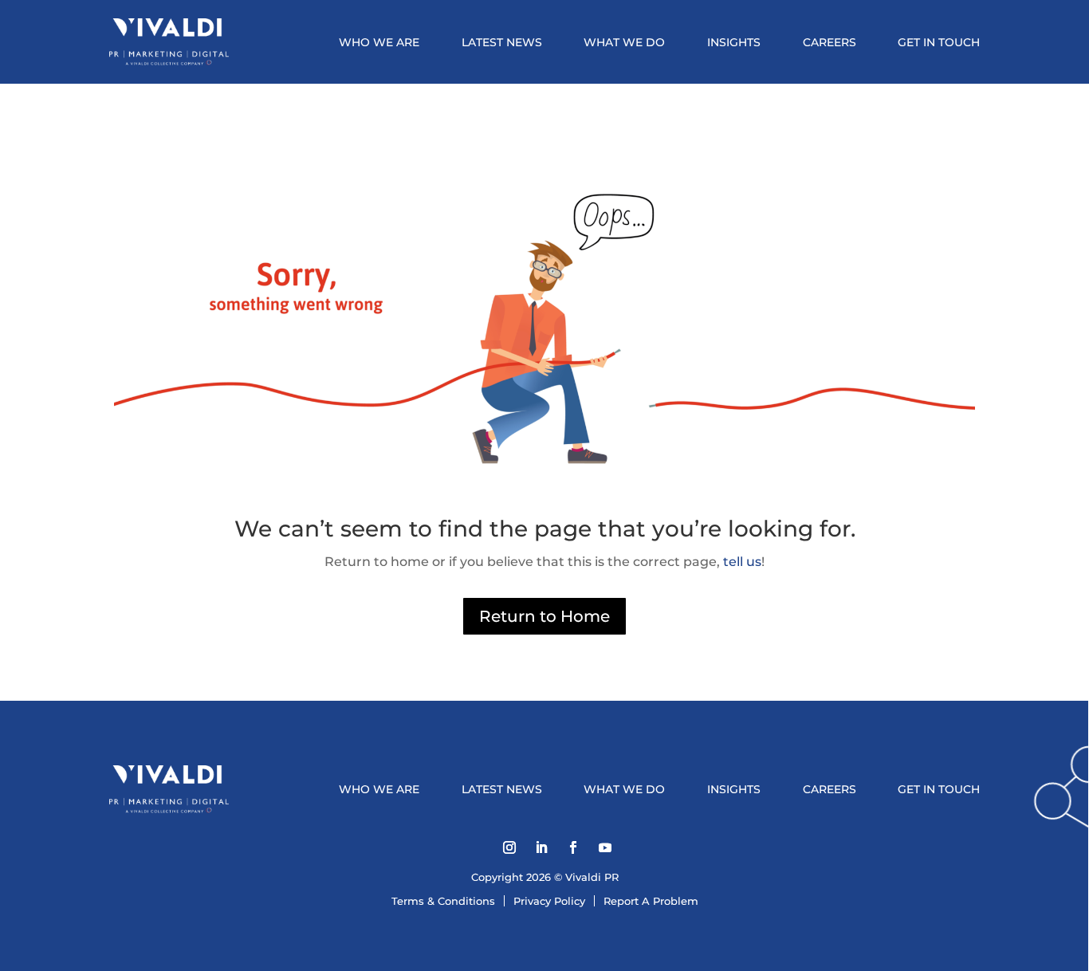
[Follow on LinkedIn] (541, 847)
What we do (624, 43)
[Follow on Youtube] (605, 847)
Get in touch (939, 43)
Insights (734, 43)
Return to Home (544, 616)
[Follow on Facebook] (573, 847)
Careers (829, 43)
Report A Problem (650, 900)
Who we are (379, 43)
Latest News (502, 43)
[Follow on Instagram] (509, 847)
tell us (740, 561)
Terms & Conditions (443, 900)
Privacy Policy (549, 900)
